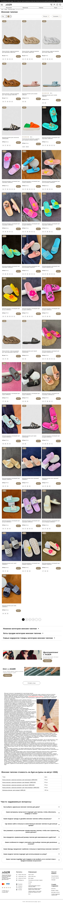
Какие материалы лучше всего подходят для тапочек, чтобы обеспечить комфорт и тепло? (31, 812)
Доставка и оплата (55, 892)
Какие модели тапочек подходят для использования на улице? (25, 854)
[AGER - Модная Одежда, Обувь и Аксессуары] (8, 4)
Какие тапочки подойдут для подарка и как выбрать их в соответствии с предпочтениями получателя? (31, 860)
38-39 (27, 146)
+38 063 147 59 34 (22, 878)
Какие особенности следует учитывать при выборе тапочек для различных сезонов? (31, 843)
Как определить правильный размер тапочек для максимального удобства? (30, 837)
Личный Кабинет (55, 876)
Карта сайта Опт (32, 876)
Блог (29, 894)
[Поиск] (60, 5)
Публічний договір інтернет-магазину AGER (34, 886)
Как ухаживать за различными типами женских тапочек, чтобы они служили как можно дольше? (31, 831)
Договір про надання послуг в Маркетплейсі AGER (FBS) (34, 889)
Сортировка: (56, 16)
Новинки (41, 7)
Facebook (20, 884)
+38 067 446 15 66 (22, 874)
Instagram (20, 886)
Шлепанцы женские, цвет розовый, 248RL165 (13, 790)
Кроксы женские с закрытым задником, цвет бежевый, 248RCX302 (19, 782)
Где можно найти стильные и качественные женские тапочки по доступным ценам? (31, 824)
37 (5, 59)
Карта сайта (31, 874)
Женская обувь (11, 9)
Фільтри (45, 16)
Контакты (53, 888)
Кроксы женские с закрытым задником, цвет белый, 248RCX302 (18, 785)
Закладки (53, 879)
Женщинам (9, 7)
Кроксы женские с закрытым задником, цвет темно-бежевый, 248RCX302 (20, 787)
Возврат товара (54, 890)
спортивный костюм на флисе (35, 696)
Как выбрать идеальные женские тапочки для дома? (22, 807)
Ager (2, 9)
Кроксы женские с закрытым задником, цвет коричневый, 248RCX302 (19, 779)
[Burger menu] (2, 4)
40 (12, 59)
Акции (55, 7)
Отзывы (30, 882)
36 (3, 59)
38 (7, 59)
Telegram (20, 887)
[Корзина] (57, 5)
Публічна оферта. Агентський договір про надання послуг (34, 892)
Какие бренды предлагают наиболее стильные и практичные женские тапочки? (31, 849)
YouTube (20, 889)
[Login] (54, 5)
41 (9, 145)
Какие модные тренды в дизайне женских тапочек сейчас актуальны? (28, 819)
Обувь (5, 9)
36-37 (24, 146)
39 (9, 59)
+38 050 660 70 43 (22, 876)
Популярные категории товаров (35, 880)
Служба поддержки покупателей (55, 895)
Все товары (30, 878)
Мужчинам (25, 7)
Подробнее (47, 660)
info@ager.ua (21, 880)
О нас (29, 883)
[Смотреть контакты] (51, 5)
